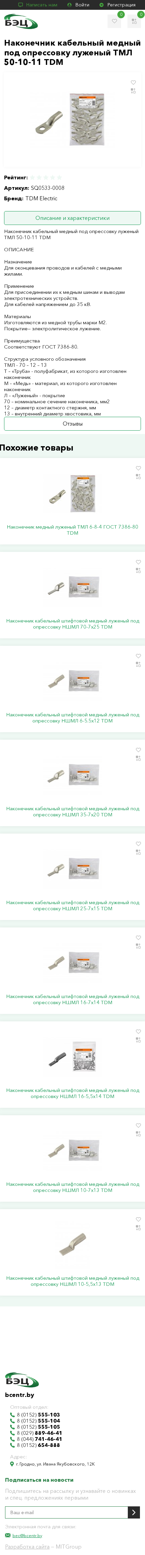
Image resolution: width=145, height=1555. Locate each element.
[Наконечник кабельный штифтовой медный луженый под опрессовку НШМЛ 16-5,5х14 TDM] (72, 1057)
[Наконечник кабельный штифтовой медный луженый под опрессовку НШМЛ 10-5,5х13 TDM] (72, 1245)
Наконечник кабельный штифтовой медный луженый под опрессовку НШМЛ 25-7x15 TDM (72, 905)
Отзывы (73, 423)
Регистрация (122, 5)
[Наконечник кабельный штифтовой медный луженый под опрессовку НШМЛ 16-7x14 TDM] (72, 963)
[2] (39, 177)
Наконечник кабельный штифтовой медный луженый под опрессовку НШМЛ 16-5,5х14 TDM (72, 1093)
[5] (59, 177)
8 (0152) (38, 1415)
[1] (33, 177)
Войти (82, 5)
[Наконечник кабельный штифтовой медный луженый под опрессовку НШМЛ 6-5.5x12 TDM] (72, 681)
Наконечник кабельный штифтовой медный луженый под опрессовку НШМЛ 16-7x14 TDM (72, 999)
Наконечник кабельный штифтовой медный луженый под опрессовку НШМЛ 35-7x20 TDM (72, 812)
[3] (45, 177)
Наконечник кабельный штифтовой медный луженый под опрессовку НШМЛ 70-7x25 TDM (72, 624)
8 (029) (39, 1433)
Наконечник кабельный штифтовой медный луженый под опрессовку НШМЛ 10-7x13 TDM (72, 1187)
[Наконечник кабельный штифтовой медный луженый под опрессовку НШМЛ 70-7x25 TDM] (72, 587)
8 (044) (39, 1439)
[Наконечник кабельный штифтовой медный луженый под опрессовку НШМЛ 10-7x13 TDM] (72, 1151)
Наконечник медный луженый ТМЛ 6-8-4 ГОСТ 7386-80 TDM (72, 530)
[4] (52, 177)
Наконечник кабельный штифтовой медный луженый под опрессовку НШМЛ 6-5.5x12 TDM (72, 718)
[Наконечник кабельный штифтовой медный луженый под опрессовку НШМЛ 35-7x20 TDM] (72, 775)
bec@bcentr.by (27, 1535)
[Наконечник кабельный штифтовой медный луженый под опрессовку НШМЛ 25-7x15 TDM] (72, 869)
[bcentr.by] (21, 21)
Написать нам (41, 5)
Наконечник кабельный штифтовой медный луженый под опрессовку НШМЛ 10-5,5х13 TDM (72, 1281)
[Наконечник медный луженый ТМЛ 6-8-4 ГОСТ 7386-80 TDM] (72, 493)
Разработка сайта (27, 1546)
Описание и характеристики (72, 217)
